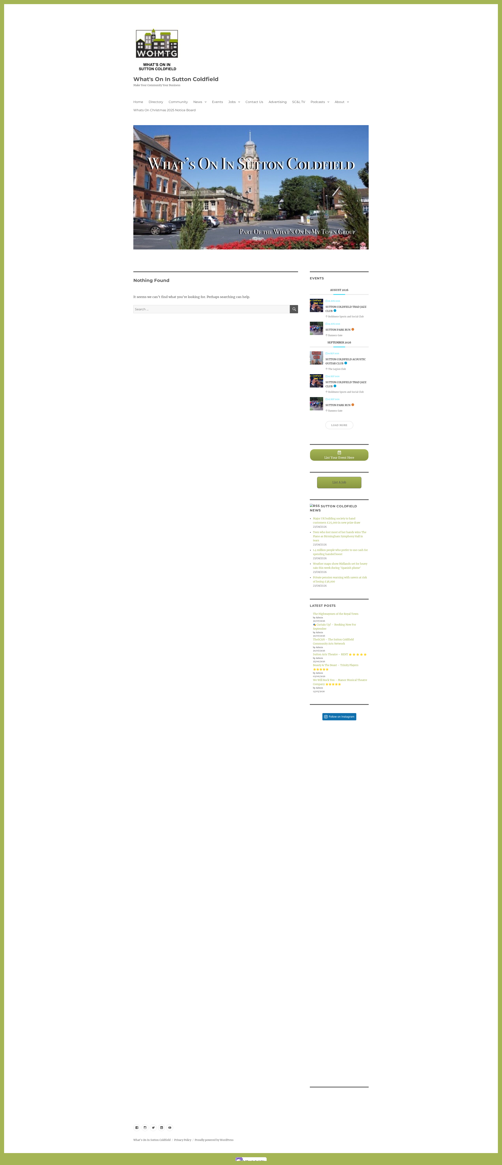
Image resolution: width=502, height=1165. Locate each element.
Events (217, 102)
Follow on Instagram (341, 716)
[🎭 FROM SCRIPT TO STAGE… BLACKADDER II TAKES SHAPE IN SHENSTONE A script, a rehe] (339, 811)
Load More (339, 425)
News (197, 102)
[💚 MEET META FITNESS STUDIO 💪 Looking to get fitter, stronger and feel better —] (339, 928)
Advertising (278, 102)
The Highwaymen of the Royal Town (335, 614)
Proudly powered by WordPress (214, 1140)
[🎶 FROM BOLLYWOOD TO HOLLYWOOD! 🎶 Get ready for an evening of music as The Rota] (339, 870)
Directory (156, 102)
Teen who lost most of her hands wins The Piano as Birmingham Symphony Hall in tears (339, 536)
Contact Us (254, 102)
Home (138, 102)
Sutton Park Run (338, 329)
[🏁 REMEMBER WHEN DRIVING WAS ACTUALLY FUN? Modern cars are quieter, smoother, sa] (339, 752)
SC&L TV (298, 102)
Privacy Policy (182, 1140)
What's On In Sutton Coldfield (175, 79)
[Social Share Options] (313, 779)
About (340, 102)
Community (178, 102)
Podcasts (318, 102)
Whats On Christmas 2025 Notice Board (164, 110)
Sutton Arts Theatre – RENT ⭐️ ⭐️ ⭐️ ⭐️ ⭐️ (340, 654)
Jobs (232, 102)
